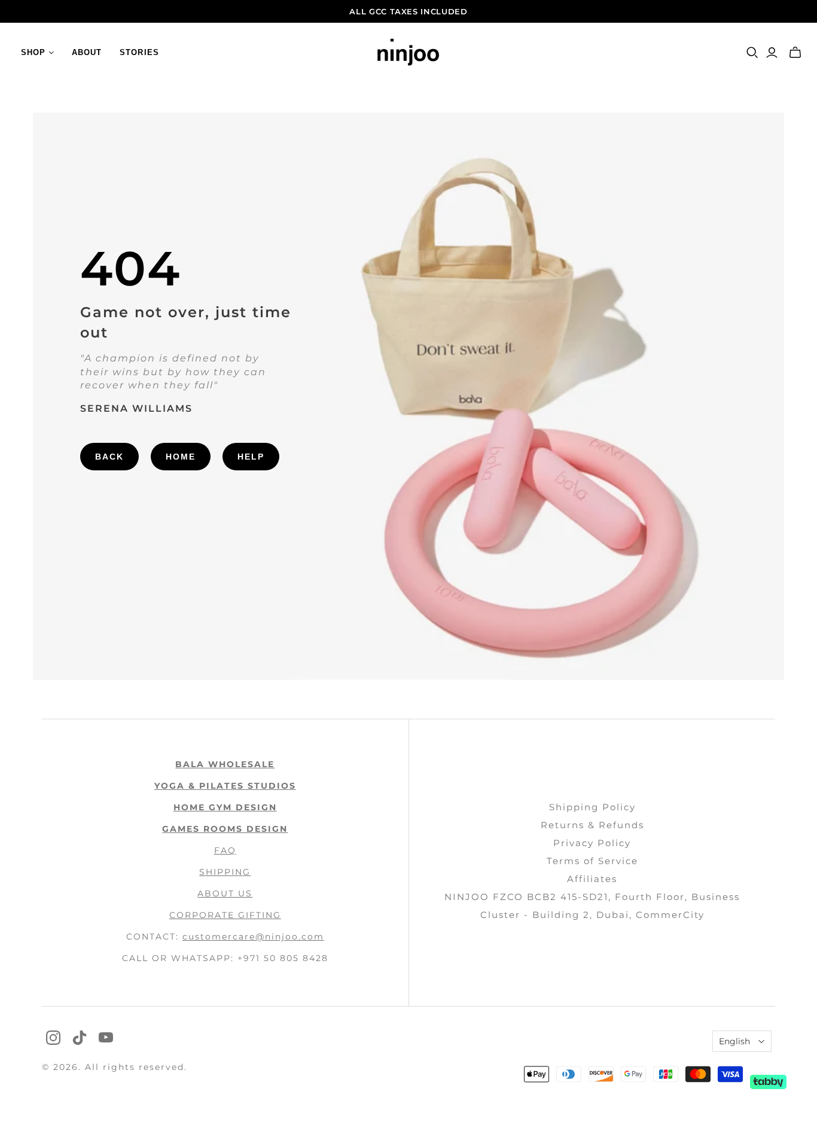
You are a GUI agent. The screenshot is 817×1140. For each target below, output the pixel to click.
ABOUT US (224, 893)
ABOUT (87, 52)
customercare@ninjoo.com (253, 936)
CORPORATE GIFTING (225, 915)
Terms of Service (592, 861)
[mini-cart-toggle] (795, 52)
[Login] (772, 52)
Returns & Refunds (592, 825)
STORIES (139, 52)
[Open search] (752, 53)
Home (181, 456)
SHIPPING (225, 872)
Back (109, 456)
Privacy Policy (592, 843)
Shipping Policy (592, 807)
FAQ (225, 850)
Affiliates (592, 878)
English (734, 1041)
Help (250, 456)
